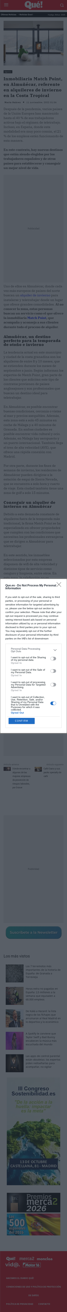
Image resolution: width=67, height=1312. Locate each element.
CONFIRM (21, 720)
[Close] (60, 585)
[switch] (53, 658)
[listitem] (33, 649)
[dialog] (33, 656)
